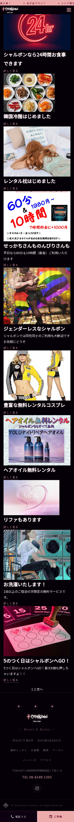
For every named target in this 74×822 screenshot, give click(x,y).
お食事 (35, 750)
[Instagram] (37, 788)
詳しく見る (11, 71)
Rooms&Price (49, 740)
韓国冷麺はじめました (27, 116)
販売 (46, 750)
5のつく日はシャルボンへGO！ (37, 660)
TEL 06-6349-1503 (37, 777)
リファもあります (22, 519)
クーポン (58, 750)
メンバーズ (29, 760)
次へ (40, 689)
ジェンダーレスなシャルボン (34, 328)
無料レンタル (18, 750)
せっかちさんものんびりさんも (37, 245)
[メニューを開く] (69, 10)
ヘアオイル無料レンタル (30, 469)
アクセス (45, 760)
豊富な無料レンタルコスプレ (34, 404)
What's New (23, 740)
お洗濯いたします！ (25, 584)
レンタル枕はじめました (30, 180)
